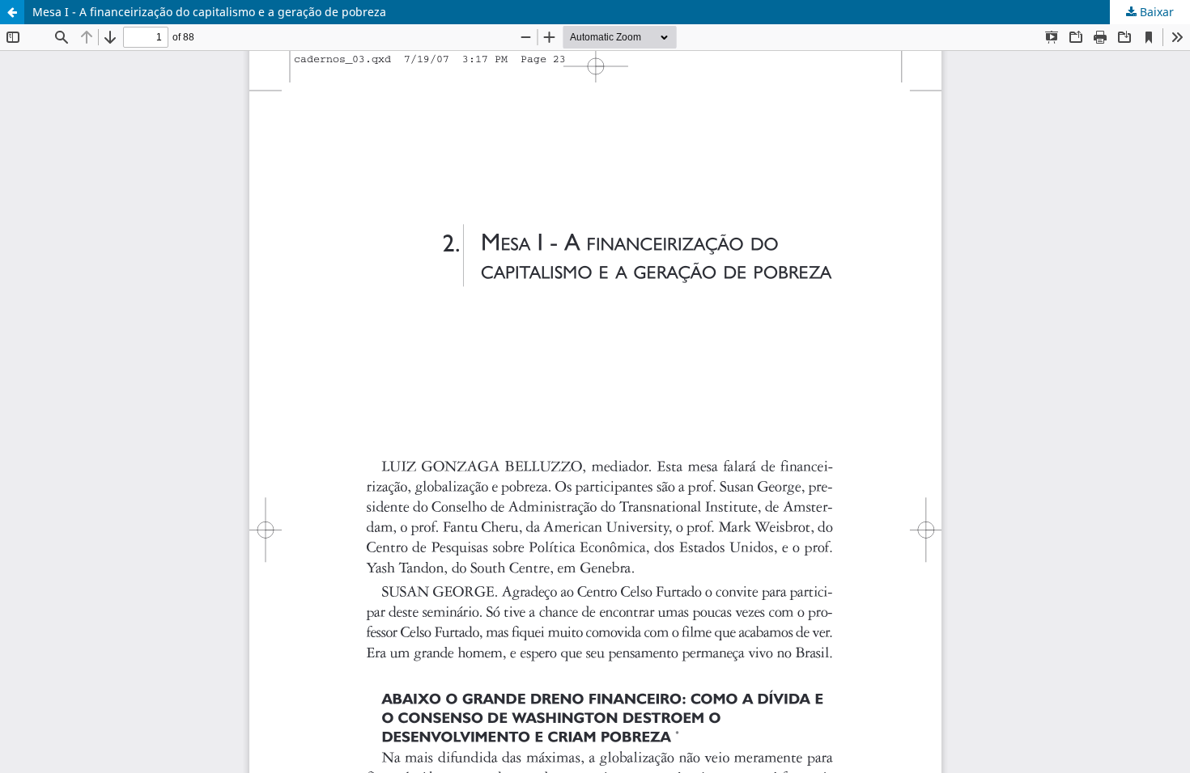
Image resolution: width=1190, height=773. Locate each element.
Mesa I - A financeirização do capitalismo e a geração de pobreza (209, 11)
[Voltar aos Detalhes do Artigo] (12, 12)
